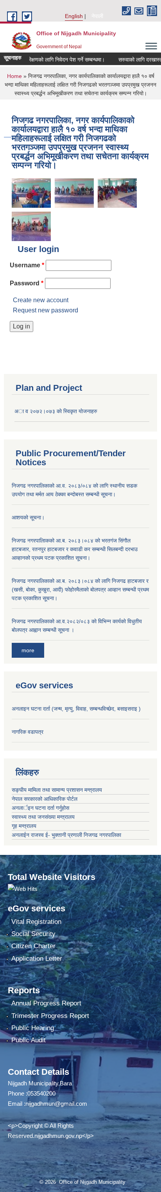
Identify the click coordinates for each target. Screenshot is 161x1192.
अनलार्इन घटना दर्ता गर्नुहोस (40, 808)
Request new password (45, 310)
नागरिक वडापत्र (27, 732)
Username (27, 265)
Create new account (40, 300)
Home (14, 76)
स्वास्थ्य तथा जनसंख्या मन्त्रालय (43, 817)
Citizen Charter (33, 946)
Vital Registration (36, 921)
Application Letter (36, 958)
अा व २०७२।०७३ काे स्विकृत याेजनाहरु (55, 411)
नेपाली (97, 16)
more (27, 650)
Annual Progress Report (46, 1003)
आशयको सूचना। (28, 517)
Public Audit (28, 1040)
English (74, 16)
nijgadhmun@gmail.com (56, 1103)
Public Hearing (32, 1028)
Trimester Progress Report (50, 1016)
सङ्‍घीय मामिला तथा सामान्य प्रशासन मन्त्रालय (57, 790)
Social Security (33, 934)
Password (26, 283)
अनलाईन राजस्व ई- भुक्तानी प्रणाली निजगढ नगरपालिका (66, 835)
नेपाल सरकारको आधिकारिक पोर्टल (44, 799)
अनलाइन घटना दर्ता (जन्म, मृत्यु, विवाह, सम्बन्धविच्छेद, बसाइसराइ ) (76, 709)
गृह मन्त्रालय (24, 826)
